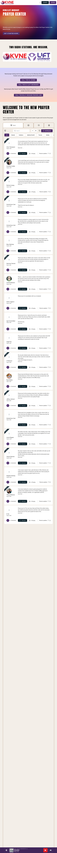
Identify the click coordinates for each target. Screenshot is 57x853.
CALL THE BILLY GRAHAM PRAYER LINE (28, 95)
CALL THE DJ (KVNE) (29, 80)
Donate (45, 2)
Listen (53, 2)
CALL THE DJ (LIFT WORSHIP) (28, 84)
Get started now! (11, 33)
